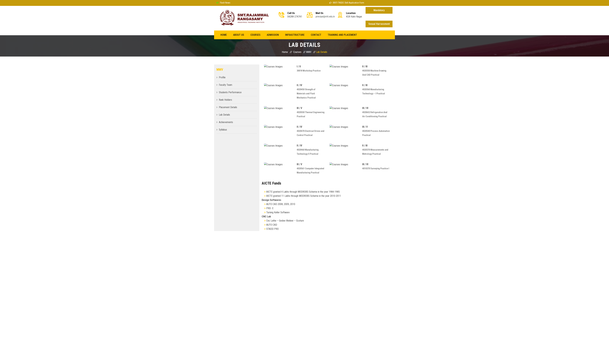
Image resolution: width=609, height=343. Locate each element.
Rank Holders (225, 99)
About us (238, 34)
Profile (222, 77)
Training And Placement (342, 34)
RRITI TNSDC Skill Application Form (341, 2)
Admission (273, 34)
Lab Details (224, 114)
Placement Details (228, 107)
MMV (308, 52)
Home (223, 34)
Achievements (226, 122)
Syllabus (223, 129)
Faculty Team (225, 84)
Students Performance (230, 92)
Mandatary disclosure (379, 11)
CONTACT (316, 34)
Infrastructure (294, 34)
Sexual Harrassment (379, 23)
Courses (255, 34)
